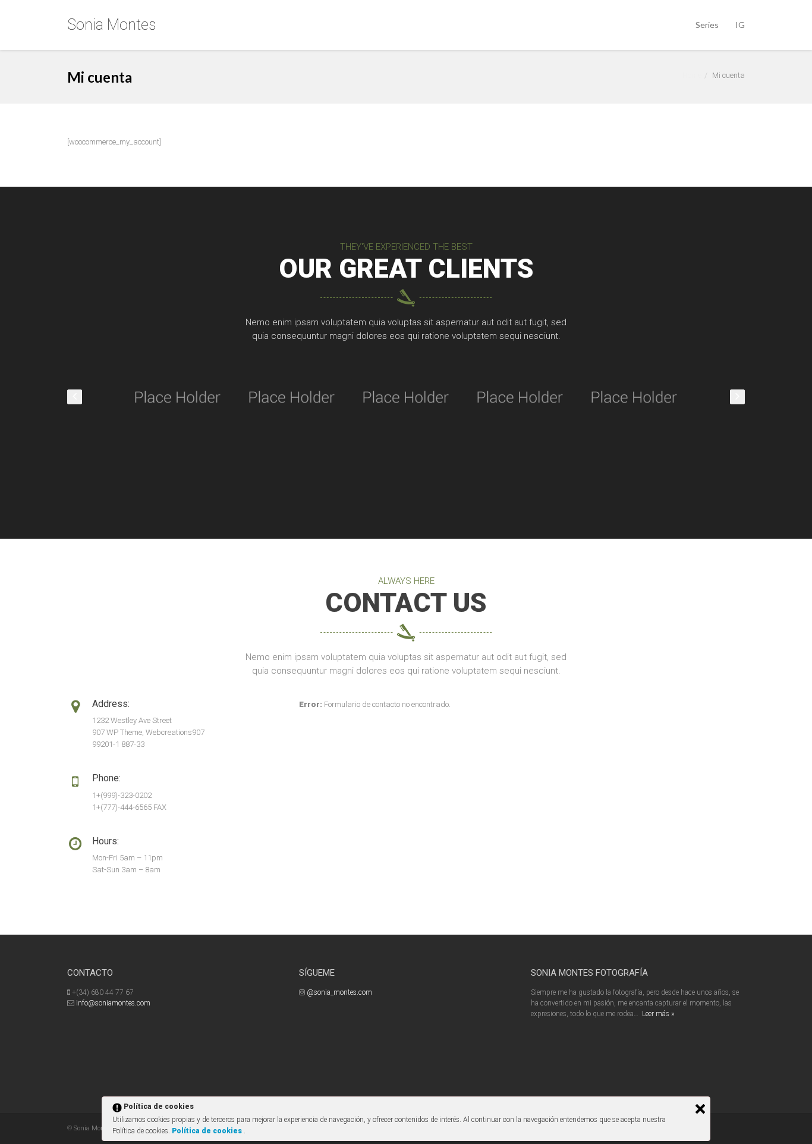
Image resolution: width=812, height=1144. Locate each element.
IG (740, 25)
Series (707, 25)
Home (691, 75)
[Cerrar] (700, 1109)
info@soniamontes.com (113, 1003)
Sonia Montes (111, 24)
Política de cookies (208, 1131)
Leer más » (658, 1014)
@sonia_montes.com (339, 992)
